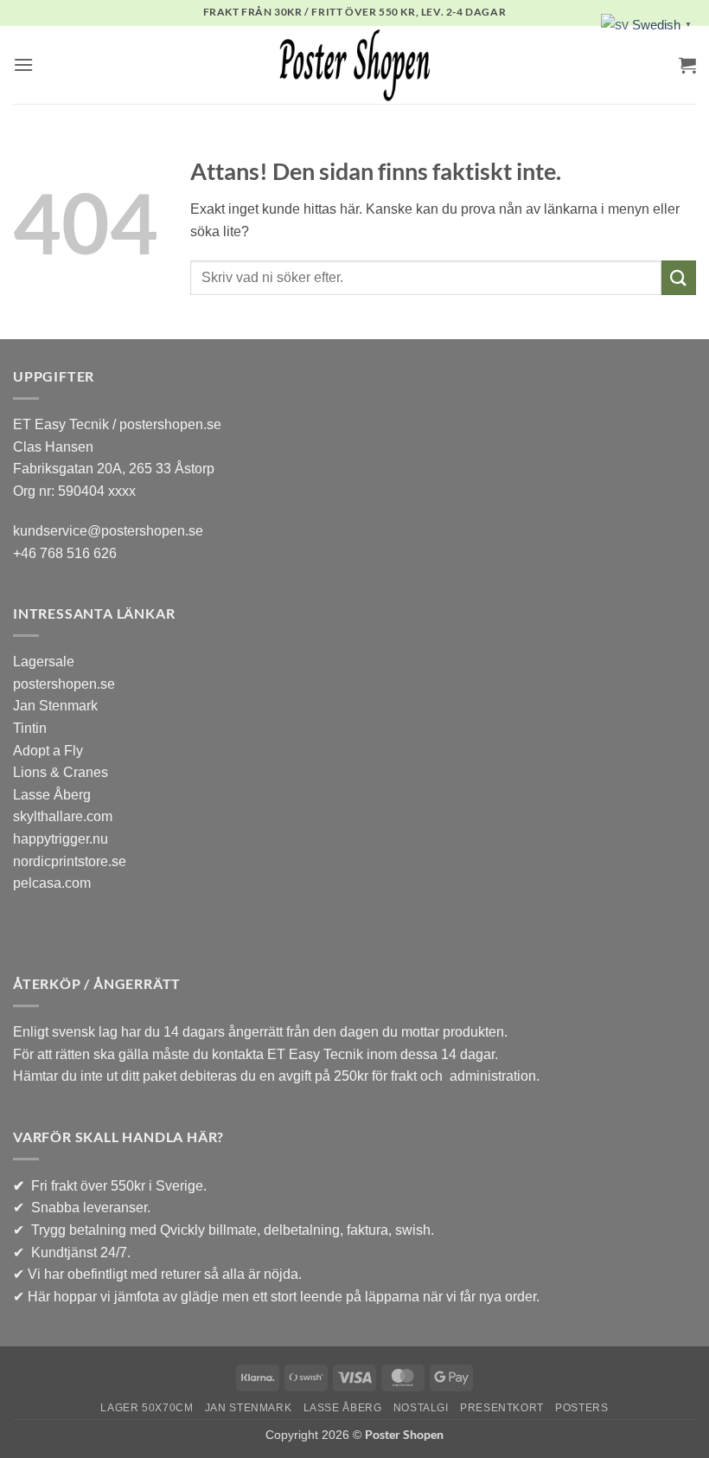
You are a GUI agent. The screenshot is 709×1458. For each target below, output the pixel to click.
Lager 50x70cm (146, 1408)
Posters (581, 1408)
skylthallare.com (62, 816)
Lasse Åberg (52, 794)
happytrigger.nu (60, 839)
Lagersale (43, 661)
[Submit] (678, 277)
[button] (23, 64)
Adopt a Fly (48, 750)
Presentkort (502, 1408)
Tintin (30, 728)
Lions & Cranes (60, 772)
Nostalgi (421, 1408)
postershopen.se (64, 684)
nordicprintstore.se (69, 861)
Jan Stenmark (55, 705)
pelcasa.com (52, 883)
